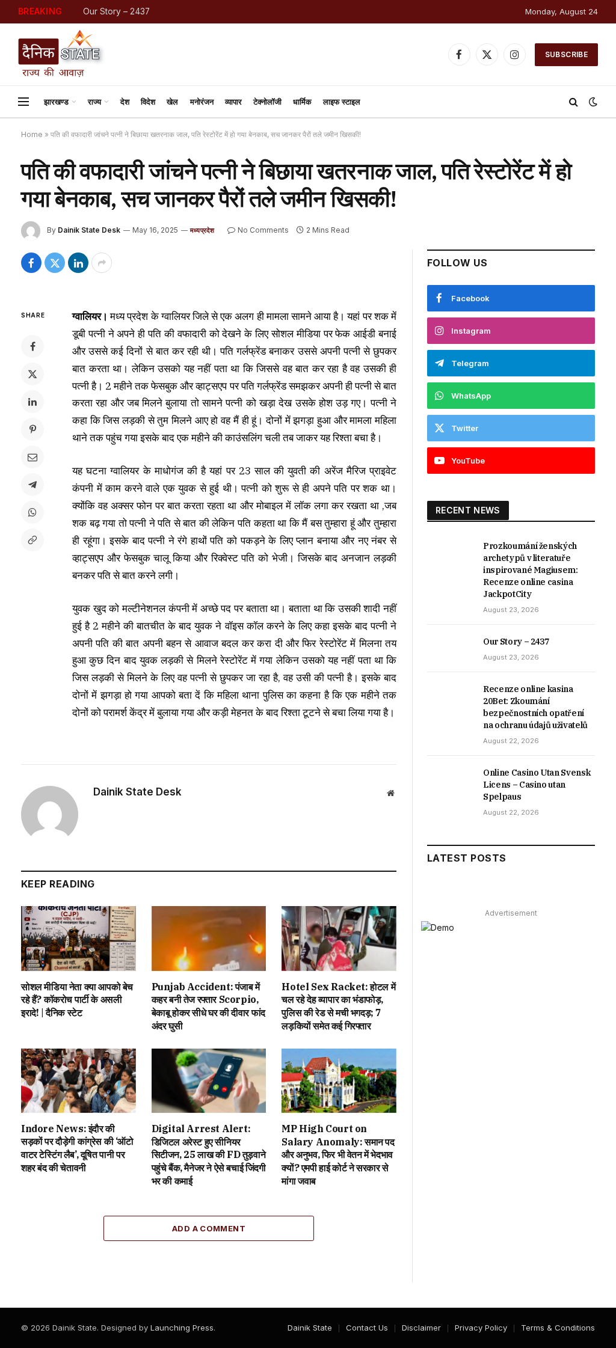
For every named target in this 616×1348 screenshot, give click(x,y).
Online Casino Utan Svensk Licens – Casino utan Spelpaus (536, 784)
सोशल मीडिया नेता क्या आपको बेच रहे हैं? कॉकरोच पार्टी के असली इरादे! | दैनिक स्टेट (77, 1000)
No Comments (263, 229)
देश (124, 101)
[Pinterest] (32, 429)
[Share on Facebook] (31, 263)
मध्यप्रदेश (202, 230)
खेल (172, 101)
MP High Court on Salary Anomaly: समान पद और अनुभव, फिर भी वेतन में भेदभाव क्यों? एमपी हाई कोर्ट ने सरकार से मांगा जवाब (338, 1155)
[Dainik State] (61, 54)
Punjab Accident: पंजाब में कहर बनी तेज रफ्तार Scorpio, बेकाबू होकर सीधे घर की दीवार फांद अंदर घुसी (208, 1006)
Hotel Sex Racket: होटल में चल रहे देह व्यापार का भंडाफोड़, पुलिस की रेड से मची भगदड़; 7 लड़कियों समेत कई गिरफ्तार (338, 1006)
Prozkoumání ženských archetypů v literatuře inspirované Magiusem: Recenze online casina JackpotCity (530, 570)
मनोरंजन (202, 101)
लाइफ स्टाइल (341, 101)
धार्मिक (302, 101)
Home (32, 134)
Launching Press (182, 1327)
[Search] (574, 101)
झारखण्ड (56, 101)
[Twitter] (32, 374)
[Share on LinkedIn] (78, 263)
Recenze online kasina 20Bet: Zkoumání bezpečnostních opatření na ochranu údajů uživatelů (535, 707)
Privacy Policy (481, 1327)
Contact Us (367, 1327)
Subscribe (566, 54)
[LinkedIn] (32, 401)
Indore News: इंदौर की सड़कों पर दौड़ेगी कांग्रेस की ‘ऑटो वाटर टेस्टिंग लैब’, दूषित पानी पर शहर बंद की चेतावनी (77, 1148)
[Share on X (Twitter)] (55, 263)
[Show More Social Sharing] (101, 263)
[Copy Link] (32, 539)
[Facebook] (32, 346)
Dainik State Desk (89, 229)
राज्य (94, 101)
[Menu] (23, 101)
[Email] (32, 457)
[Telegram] (32, 484)
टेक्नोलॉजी (267, 101)
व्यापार (233, 101)
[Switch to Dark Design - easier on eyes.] (592, 101)
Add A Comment (208, 1228)
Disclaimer (421, 1327)
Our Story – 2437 (116, 11)
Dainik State (310, 1327)
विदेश (148, 101)
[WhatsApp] (32, 512)
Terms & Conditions (558, 1327)
